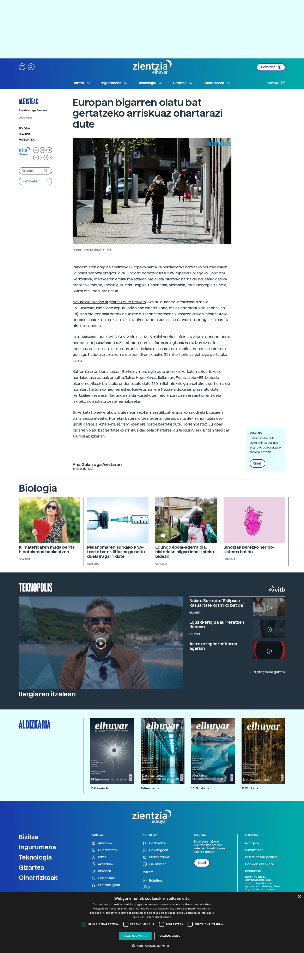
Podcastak (106, 878)
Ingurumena (37, 847)
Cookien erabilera (259, 864)
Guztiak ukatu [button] (169, 935)
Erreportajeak (108, 885)
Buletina (273, 83)
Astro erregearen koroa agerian (213, 646)
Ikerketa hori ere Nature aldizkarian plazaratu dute (175, 389)
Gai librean (157, 864)
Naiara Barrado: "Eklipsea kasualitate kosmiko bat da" (216, 603)
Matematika (27, 139)
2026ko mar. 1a (150, 788)
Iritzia (102, 857)
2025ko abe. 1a (200, 788)
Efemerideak (159, 857)
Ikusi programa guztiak (267, 672)
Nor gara (252, 843)
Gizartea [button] (179, 83)
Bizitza (28, 837)
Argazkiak (105, 864)
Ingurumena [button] (111, 83)
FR (49, 150)
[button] (22, 66)
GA (49, 157)
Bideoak (104, 871)
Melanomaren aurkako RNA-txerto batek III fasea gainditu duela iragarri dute (116, 552)
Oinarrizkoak (38, 877)
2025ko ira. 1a (250, 788)
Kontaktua (253, 871)
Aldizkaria (268, 67)
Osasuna (24, 134)
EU (36, 150)
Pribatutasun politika (261, 857)
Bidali (257, 463)
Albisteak (28, 101)
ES (42, 150)
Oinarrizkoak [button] (214, 83)
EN (36, 157)
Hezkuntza (157, 843)
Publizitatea (254, 850)
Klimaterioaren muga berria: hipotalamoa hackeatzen (47, 549)
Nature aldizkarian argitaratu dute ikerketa (109, 302)
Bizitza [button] (79, 83)
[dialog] (152, 922)
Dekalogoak (158, 850)
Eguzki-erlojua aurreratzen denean (216, 624)
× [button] (299, 896)
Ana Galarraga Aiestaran (33, 110)
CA (42, 157)
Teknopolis (36, 587)
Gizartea (31, 867)
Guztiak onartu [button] (135, 935)
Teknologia (35, 857)
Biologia (24, 128)
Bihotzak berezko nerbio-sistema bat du (249, 549)
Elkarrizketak (107, 850)
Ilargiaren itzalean (47, 694)
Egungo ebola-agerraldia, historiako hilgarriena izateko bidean (184, 552)
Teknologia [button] (147, 83)
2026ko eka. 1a (99, 788)
